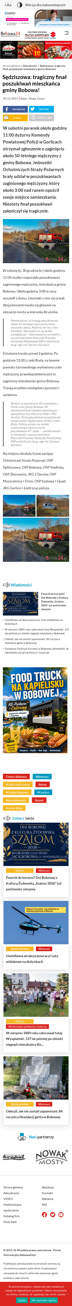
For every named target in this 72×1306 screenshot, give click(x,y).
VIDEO (8, 1199)
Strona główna (11, 65)
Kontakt (47, 1193)
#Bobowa (42, 776)
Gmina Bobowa (16, 776)
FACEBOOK (18, 109)
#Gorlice (43, 792)
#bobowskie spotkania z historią (27, 1026)
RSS (44, 1204)
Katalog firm (11, 1216)
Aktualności (30, 65)
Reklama (47, 1199)
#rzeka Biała (14, 808)
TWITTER (44, 109)
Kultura (20, 870)
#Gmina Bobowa (17, 792)
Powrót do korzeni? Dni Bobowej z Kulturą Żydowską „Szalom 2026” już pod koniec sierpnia (33, 883)
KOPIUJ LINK (44, 117)
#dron (43, 784)
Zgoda (22, 1300)
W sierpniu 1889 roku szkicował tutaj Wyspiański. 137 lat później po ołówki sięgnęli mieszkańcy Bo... (34, 1038)
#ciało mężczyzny (18, 784)
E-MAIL (17, 117)
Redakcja (48, 1187)
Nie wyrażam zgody (44, 1300)
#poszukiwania (16, 800)
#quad (39, 800)
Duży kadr (10, 1222)
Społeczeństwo (20, 948)
